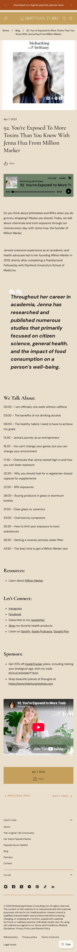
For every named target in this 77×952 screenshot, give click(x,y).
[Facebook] (14, 887)
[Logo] (38, 18)
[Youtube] (29, 887)
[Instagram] (6, 887)
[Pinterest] (37, 887)
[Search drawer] (64, 18)
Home (6, 30)
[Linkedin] (53, 887)
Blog (17, 30)
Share (12, 163)
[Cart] (70, 18)
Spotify (25, 631)
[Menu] (6, 18)
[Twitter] (21, 887)
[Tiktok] (45, 887)
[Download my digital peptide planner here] (38, 5)
